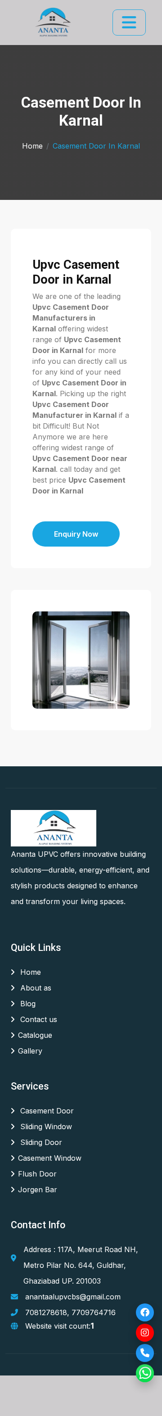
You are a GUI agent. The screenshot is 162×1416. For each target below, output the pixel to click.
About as (34, 987)
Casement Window (49, 1158)
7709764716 (94, 1312)
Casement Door (46, 1110)
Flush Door (37, 1173)
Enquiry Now (76, 533)
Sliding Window (45, 1126)
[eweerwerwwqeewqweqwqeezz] (52, 22)
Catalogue (35, 1035)
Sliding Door (40, 1142)
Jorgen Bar (37, 1189)
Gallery (30, 1050)
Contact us (37, 1019)
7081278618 (46, 1312)
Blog (27, 1003)
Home (32, 145)
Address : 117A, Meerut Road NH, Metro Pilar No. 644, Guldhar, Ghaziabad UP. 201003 (80, 1265)
